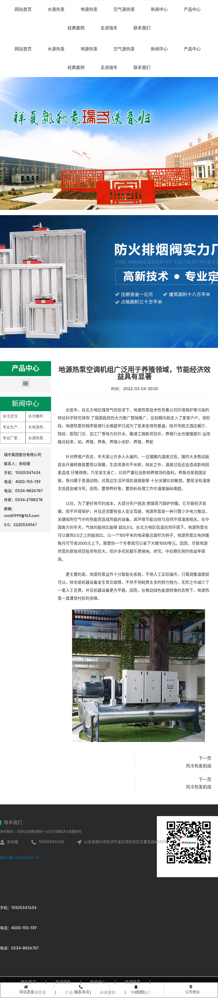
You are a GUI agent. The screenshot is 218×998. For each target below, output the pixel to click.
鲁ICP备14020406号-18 (19, 857)
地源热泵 (89, 49)
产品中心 (192, 49)
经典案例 (76, 67)
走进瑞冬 (109, 67)
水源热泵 (56, 49)
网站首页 (23, 49)
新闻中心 (159, 49)
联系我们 (141, 67)
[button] (25, 383)
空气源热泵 (124, 49)
